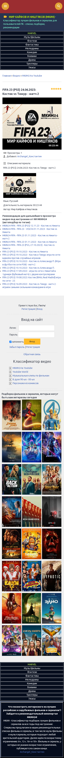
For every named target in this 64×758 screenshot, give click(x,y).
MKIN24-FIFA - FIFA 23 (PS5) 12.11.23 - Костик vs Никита (31, 225)
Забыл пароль (17, 347)
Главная (6, 75)
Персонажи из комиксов (26, 383)
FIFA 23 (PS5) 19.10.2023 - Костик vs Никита (25, 251)
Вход (40, 309)
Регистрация (28, 309)
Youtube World (20, 371)
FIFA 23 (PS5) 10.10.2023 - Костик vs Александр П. (28, 267)
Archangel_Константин (29, 156)
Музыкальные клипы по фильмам (31, 375)
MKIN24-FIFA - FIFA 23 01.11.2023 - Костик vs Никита (29, 242)
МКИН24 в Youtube (32, 75)
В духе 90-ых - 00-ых (24, 379)
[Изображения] (19, 185)
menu (5, 6)
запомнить (18, 341)
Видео (16, 75)
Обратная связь (32, 354)
